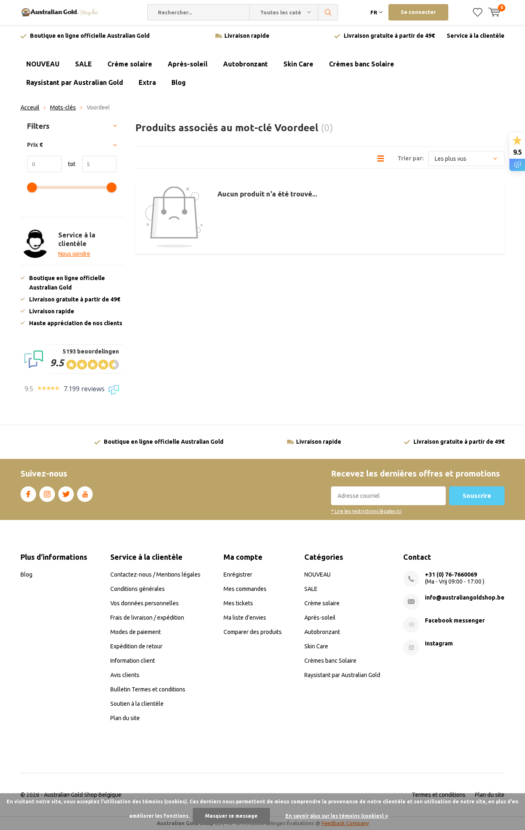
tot (68, 164)
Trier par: (410, 158)
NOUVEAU (42, 64)
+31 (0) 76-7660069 (451, 574)
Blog (178, 82)
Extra (147, 82)
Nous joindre (74, 254)
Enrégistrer (238, 574)
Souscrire (477, 495)
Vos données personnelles (144, 603)
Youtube (85, 494)
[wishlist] (477, 12)
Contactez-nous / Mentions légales (155, 574)
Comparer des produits (253, 632)
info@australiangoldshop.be (464, 597)
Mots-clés (63, 107)
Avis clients (124, 675)
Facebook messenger (455, 620)
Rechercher (328, 12)
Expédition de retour (136, 646)
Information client (132, 660)
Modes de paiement (135, 632)
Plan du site (125, 718)
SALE (83, 64)
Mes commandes (245, 589)
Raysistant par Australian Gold (74, 82)
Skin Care (298, 64)
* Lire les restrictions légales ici (366, 511)
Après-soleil (188, 64)
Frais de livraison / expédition (147, 617)
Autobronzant (245, 64)
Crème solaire (129, 64)
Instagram (47, 494)
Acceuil (30, 107)
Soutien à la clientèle (137, 703)
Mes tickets (238, 603)
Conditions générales (137, 589)
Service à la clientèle (475, 35)
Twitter (66, 494)
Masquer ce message (231, 816)
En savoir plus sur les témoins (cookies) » (336, 816)
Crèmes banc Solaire (361, 64)
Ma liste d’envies (245, 617)
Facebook (28, 494)
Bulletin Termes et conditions (147, 689)
